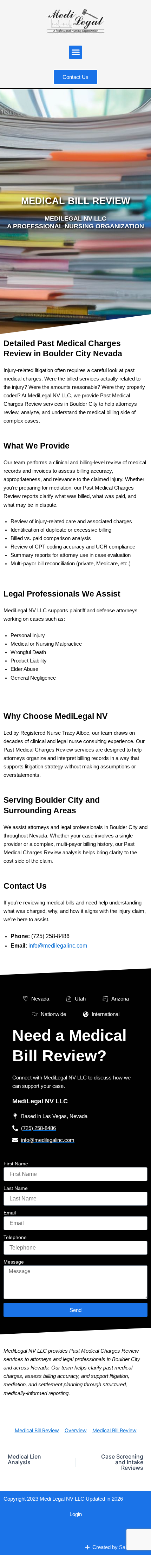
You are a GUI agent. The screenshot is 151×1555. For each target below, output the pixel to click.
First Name (16, 1163)
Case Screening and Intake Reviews (122, 1462)
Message (14, 1262)
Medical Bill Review (37, 1430)
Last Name (16, 1188)
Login (76, 1514)
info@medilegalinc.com (57, 946)
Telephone (15, 1237)
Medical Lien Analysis (24, 1459)
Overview (76, 1430)
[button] (75, 52)
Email (10, 1213)
